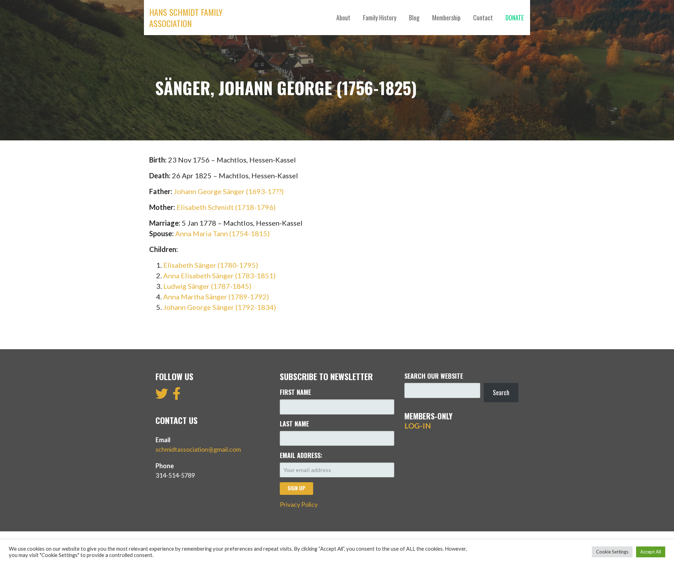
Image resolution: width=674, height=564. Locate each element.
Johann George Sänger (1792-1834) (219, 307)
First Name (295, 392)
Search (501, 392)
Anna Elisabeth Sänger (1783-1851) (219, 275)
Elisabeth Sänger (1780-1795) (210, 265)
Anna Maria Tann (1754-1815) (222, 233)
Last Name (294, 423)
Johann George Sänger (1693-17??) (229, 191)
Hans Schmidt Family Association (186, 17)
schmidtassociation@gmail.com (198, 449)
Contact (483, 17)
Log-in (417, 425)
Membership (446, 17)
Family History (379, 17)
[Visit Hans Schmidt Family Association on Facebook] (177, 396)
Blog (414, 17)
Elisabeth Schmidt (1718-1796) (226, 207)
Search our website (433, 375)
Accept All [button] (650, 552)
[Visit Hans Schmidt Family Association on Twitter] (162, 396)
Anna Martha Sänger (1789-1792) (216, 296)
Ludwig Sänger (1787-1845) (207, 286)
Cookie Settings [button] (612, 552)
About (343, 17)
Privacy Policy (299, 504)
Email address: (301, 455)
